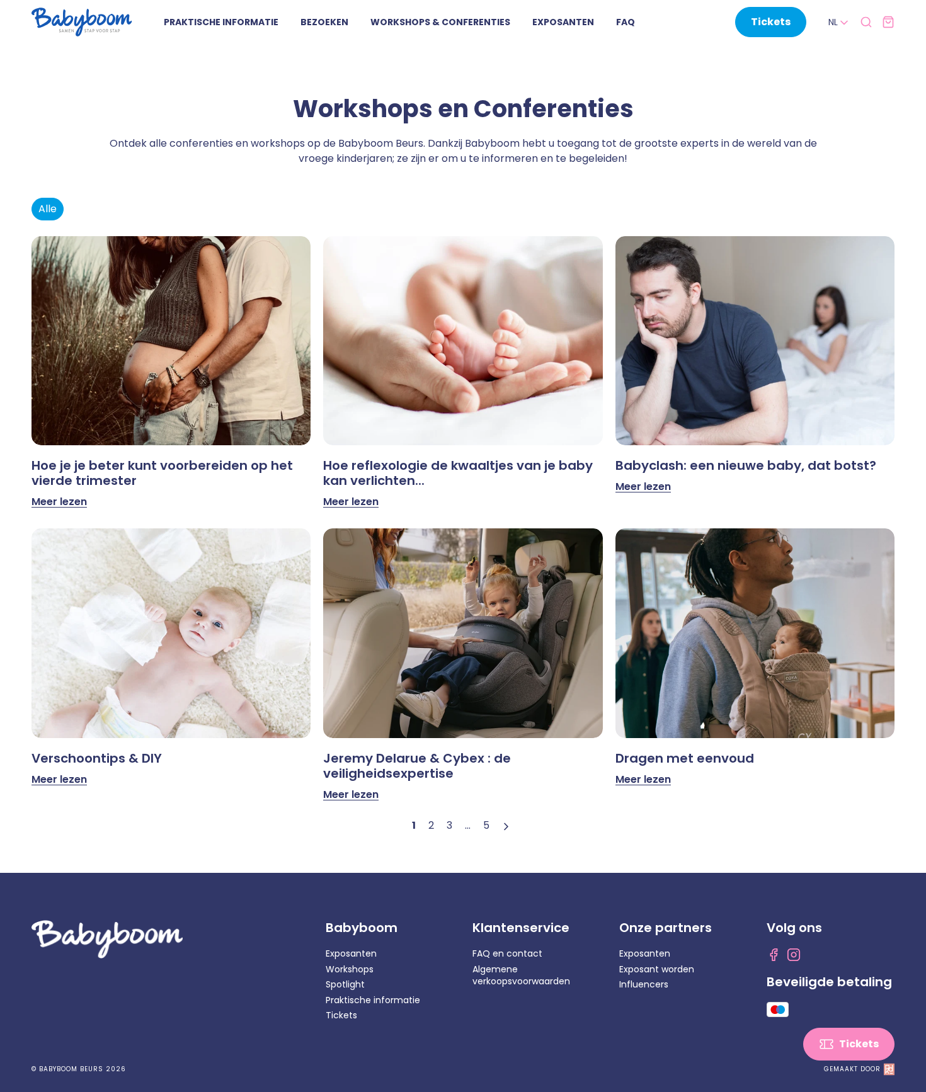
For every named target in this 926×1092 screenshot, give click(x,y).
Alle (47, 209)
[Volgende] (508, 826)
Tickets (341, 1015)
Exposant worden (656, 969)
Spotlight (345, 984)
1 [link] (414, 825)
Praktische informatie (373, 1000)
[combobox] (839, 22)
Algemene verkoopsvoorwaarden (521, 975)
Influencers (643, 984)
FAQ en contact (507, 953)
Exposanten (351, 953)
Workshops (350, 969)
